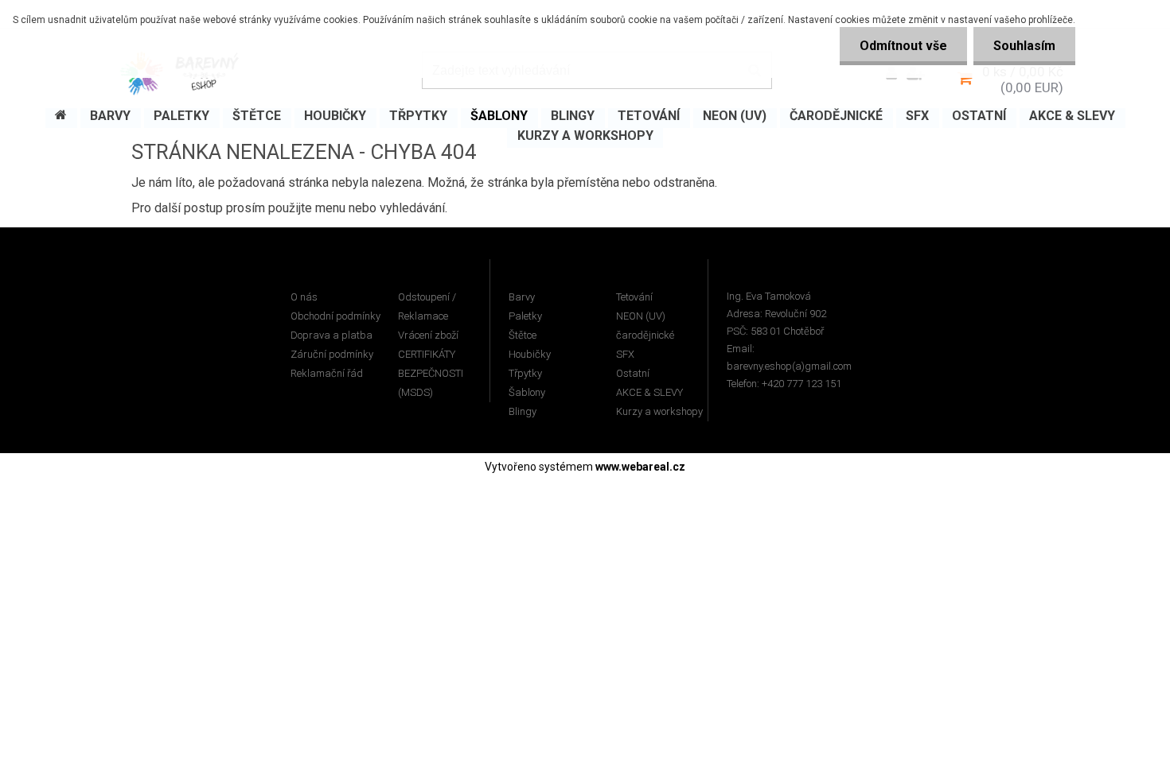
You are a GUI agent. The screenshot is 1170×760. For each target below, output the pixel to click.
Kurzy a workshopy (659, 411)
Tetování (634, 297)
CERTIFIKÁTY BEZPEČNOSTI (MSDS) (430, 373)
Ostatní (632, 373)
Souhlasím (1024, 45)
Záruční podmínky (332, 354)
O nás (304, 297)
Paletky (525, 316)
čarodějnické (645, 335)
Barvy (522, 297)
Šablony (527, 392)
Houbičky (530, 354)
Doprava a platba (331, 335)
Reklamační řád (327, 373)
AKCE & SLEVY (649, 392)
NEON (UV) (640, 316)
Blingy (522, 411)
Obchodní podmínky (335, 316)
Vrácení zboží (428, 335)
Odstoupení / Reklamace (427, 306)
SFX (625, 354)
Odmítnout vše (903, 45)
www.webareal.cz (640, 466)
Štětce (522, 335)
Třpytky (525, 373)
